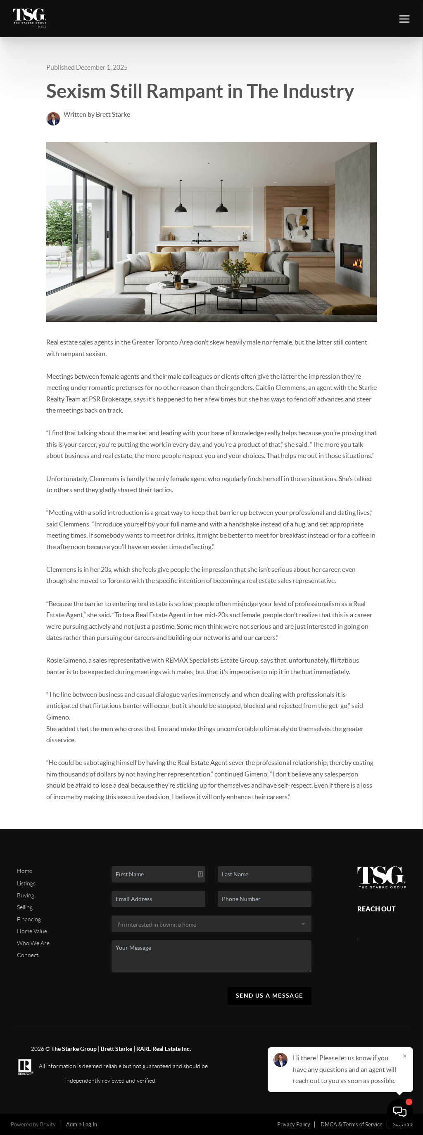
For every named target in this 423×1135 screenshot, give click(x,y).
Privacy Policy (293, 1124)
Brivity (48, 1124)
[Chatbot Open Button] (400, 1112)
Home (24, 871)
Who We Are (33, 943)
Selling (25, 907)
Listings (26, 883)
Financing (29, 919)
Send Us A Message (269, 995)
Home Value (32, 931)
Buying (25, 895)
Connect (27, 955)
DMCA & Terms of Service (352, 1124)
